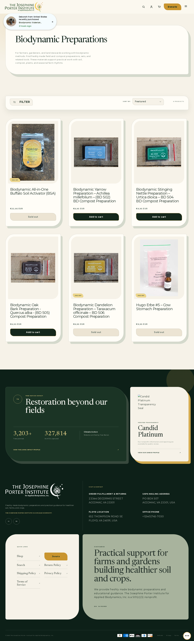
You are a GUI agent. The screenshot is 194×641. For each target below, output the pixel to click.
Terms (176, 635)
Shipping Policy (28, 573)
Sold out (33, 216)
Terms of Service (28, 583)
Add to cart (96, 216)
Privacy (168, 635)
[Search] (143, 6)
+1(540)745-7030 (153, 516)
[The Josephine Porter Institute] (71, 7)
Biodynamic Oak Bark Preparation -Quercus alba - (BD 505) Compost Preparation (30, 310)
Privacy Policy (56, 573)
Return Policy (56, 565)
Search (28, 565)
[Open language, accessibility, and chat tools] (187, 636)
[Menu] (185, 6)
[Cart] (159, 6)
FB (16, 521)
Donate (172, 6)
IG (8, 521)
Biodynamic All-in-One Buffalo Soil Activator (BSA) (33, 191)
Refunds (160, 635)
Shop (28, 556)
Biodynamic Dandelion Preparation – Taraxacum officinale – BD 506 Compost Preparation (94, 310)
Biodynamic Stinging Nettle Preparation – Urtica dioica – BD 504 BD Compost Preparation (157, 195)
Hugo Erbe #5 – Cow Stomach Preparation (154, 307)
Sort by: (127, 101)
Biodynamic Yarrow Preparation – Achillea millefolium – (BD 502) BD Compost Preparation (94, 195)
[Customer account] (151, 6)
